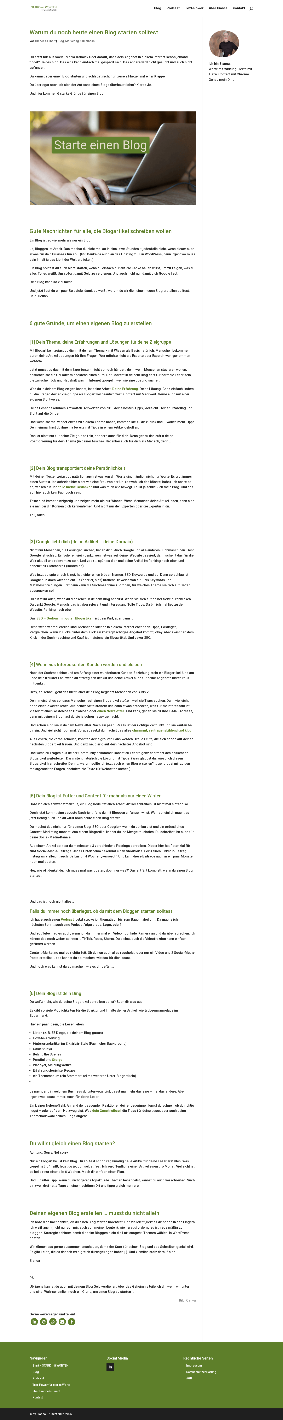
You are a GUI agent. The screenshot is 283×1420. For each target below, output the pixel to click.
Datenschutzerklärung (201, 1372)
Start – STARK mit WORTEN (50, 1365)
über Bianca (218, 8)
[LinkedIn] (110, 1367)
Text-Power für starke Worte (51, 1384)
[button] (34, 1321)
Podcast (173, 8)
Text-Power (194, 8)
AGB (189, 1378)
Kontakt (239, 8)
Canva (191, 1300)
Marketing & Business (80, 41)
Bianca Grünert (45, 41)
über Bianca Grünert (46, 1391)
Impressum (194, 1365)
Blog (157, 8)
